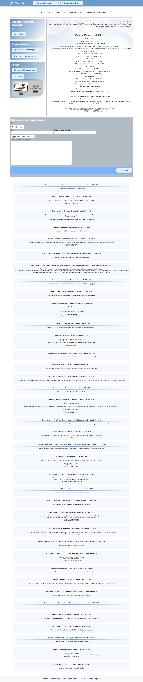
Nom (13, 130)
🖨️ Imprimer (19, 34)
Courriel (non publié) (62, 130)
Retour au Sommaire (44, 3)
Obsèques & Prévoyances (24, 70)
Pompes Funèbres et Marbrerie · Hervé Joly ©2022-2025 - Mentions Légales (71, 679)
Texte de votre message (20, 140)
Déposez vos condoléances (25, 56)
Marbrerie (18, 76)
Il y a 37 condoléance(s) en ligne (26, 50)
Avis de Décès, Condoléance (69, 3)
